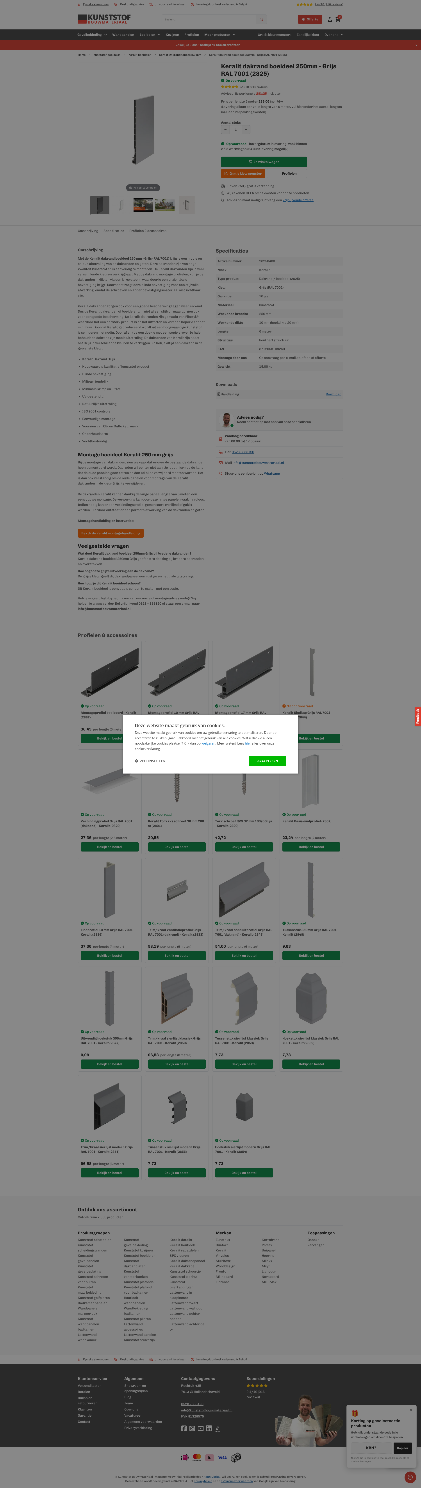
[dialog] (210, 744)
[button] (150, 761)
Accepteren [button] (267, 761)
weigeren (208, 743)
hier (248, 743)
